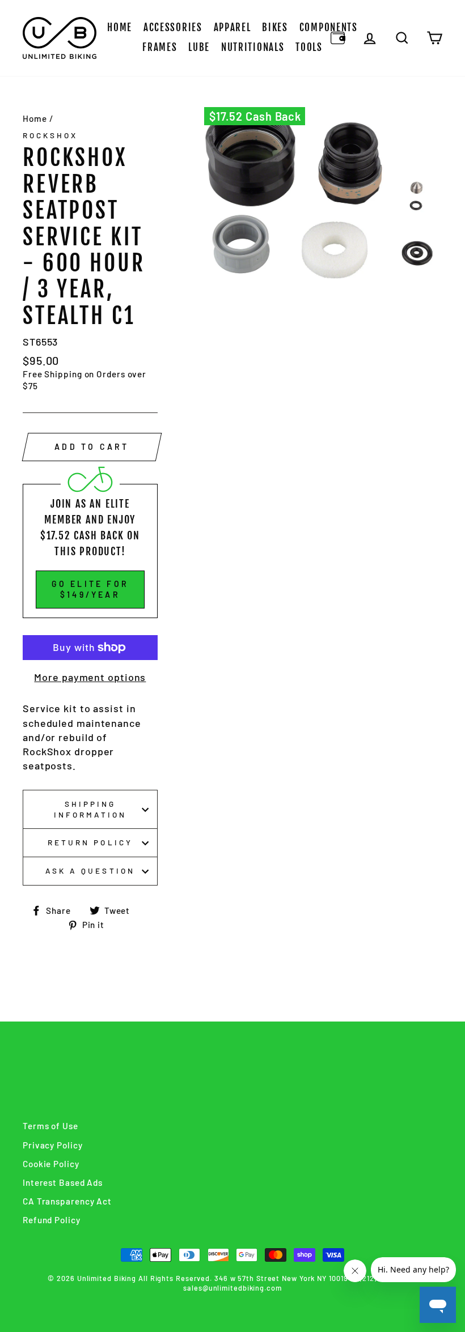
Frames (159, 47)
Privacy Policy (53, 1145)
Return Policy (90, 842)
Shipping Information (90, 809)
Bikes (275, 27)
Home (119, 27)
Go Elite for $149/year (90, 589)
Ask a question (90, 870)
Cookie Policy (51, 1164)
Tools (309, 47)
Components (328, 27)
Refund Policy (52, 1220)
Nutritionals (252, 47)
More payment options (90, 677)
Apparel (232, 27)
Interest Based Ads (63, 1182)
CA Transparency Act (67, 1201)
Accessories (172, 27)
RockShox (50, 135)
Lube (199, 47)
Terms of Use (50, 1126)
